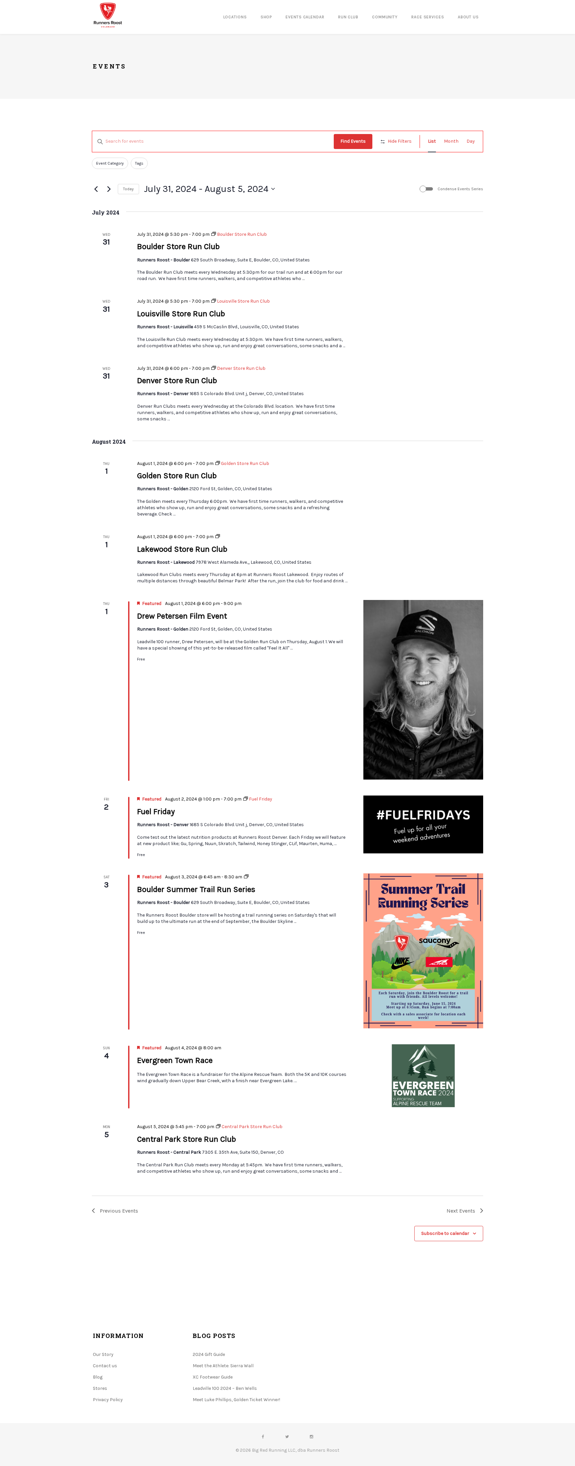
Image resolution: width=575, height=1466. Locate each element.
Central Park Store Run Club (186, 1139)
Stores (100, 1388)
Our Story (103, 1354)
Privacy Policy (108, 1399)
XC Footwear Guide (213, 1377)
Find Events (353, 141)
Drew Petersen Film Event (182, 616)
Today (128, 189)
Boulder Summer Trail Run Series (196, 889)
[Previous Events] (96, 189)
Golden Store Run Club (177, 475)
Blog (97, 1377)
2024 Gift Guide (209, 1354)
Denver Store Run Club (177, 380)
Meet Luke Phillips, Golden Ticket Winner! (236, 1399)
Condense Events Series (460, 189)
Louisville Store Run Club (181, 313)
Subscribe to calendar (445, 1233)
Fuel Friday (156, 811)
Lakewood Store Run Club (182, 549)
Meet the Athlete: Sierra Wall (223, 1366)
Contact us (105, 1366)
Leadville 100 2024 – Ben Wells (225, 1388)
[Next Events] (109, 189)
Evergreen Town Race (175, 1060)
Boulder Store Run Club (178, 246)
